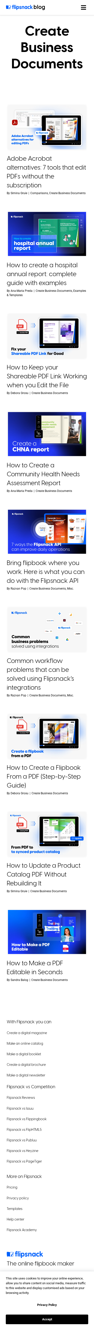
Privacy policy (18, 1198)
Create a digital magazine (27, 1033)
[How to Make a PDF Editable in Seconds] (47, 932)
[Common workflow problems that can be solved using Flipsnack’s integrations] (47, 630)
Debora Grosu (19, 392)
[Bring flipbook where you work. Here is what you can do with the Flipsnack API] (47, 532)
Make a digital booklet (24, 1054)
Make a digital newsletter (26, 1076)
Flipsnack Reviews (21, 1098)
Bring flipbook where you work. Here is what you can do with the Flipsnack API (46, 572)
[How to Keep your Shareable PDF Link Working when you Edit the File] (47, 336)
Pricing (12, 1188)
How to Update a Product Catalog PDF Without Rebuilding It (44, 874)
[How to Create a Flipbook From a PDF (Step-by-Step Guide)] (47, 736)
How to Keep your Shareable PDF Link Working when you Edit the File (47, 376)
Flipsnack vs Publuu (22, 1140)
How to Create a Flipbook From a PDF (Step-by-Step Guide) (44, 776)
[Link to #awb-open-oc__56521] (83, 7)
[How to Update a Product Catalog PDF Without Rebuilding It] (47, 834)
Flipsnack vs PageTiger (24, 1162)
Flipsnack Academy (22, 1230)
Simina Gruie (19, 193)
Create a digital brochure (26, 1065)
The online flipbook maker (40, 1263)
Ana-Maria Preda (22, 290)
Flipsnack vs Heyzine (22, 1151)
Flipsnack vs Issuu (20, 1108)
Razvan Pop (18, 588)
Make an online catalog (25, 1044)
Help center (15, 1219)
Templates (14, 1209)
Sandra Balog (19, 980)
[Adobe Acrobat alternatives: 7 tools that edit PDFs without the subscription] (47, 127)
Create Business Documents (67, 193)
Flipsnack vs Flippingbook (27, 1119)
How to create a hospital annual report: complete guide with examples (42, 274)
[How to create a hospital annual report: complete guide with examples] (47, 234)
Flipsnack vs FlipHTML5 (24, 1130)
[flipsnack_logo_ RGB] (25, 1253)
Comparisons (39, 193)
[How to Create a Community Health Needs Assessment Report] (47, 434)
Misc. (70, 588)
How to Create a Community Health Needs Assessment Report (43, 474)
